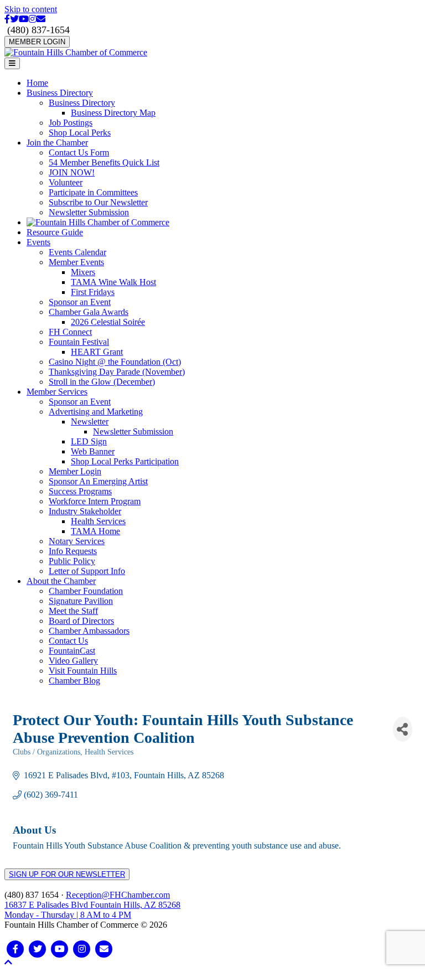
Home (37, 82)
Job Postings (70, 122)
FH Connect (70, 332)
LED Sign (89, 441)
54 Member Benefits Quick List (104, 162)
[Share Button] (402, 729)
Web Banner (93, 451)
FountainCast (72, 650)
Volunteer (65, 182)
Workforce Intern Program (95, 501)
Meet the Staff (73, 611)
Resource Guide (55, 232)
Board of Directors (81, 620)
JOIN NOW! (72, 172)
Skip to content (30, 9)
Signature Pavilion (81, 601)
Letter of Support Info (87, 571)
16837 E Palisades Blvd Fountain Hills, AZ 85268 (92, 909)
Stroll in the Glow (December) (102, 381)
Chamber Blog (74, 680)
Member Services (57, 391)
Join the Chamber (57, 142)
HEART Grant (97, 351)
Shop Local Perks (80, 132)
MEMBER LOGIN (37, 42)
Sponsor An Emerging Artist (98, 481)
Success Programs (80, 491)
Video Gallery (73, 660)
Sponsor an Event (80, 302)
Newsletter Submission (89, 212)
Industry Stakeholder (85, 511)
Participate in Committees (93, 192)
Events (38, 242)
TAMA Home (95, 531)
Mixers (83, 272)
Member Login (75, 471)
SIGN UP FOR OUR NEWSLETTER (67, 874)
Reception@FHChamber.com (118, 894)
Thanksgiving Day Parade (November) (117, 371)
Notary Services (77, 541)
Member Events (76, 262)
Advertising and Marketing (96, 411)
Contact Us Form (79, 152)
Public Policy (72, 561)
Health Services (98, 521)
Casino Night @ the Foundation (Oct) (115, 361)
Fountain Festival (79, 342)
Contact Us (68, 640)
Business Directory (60, 92)
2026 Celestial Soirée (108, 322)
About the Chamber (61, 581)
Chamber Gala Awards (88, 312)
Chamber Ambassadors (89, 630)
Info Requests (73, 551)
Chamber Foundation (86, 591)
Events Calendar (77, 252)
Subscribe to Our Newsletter (98, 202)
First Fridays (93, 292)
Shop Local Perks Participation (125, 461)
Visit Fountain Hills (83, 670)
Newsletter (89, 421)
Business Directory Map (113, 112)
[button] (8, 962)
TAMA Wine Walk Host (113, 282)
